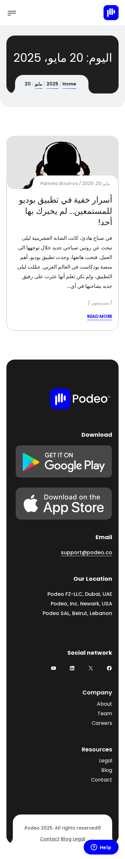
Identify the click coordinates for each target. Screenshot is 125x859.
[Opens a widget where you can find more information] (101, 848)
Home (69, 84)
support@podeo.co (86, 552)
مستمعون (100, 303)
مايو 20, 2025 (96, 183)
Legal (105, 760)
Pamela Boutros (59, 183)
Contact (101, 779)
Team (104, 713)
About (104, 704)
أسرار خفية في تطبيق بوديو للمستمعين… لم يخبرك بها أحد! (65, 211)
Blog (106, 770)
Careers (102, 723)
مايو (38, 84)
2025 (52, 84)
